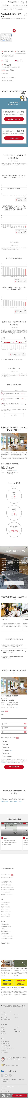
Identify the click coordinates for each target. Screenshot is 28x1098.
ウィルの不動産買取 (5, 902)
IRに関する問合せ (4, 1052)
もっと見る (13, 415)
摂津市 (11, 801)
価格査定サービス (5, 904)
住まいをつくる (4, 1017)
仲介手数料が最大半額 (5, 884)
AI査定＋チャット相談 (5, 906)
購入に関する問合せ (5, 1041)
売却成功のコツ (4, 928)
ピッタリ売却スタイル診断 (6, 938)
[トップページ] (10, 2)
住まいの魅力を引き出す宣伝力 (7, 889)
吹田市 (20, 801)
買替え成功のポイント (5, 931)
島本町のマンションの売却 (7, 77)
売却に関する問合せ (5, 943)
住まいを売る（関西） (7, 874)
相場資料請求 (6, 750)
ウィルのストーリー (5, 1081)
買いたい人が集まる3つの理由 (7, 887)
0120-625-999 (7, 468)
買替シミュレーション (5, 911)
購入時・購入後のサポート (6, 1019)
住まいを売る (16, 1014)
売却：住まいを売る (7, 868)
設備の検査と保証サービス (6, 894)
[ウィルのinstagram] (10, 1075)
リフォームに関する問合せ (6, 1045)
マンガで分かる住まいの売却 (7, 936)
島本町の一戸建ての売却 (7, 80)
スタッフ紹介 (16, 1027)
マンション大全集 (5, 1079)
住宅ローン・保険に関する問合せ (7, 1048)
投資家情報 (3, 1031)
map (15, 470)
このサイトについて (5, 1091)
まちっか (13, 1079)
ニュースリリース (17, 1031)
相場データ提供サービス (6, 909)
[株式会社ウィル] (1, 9)
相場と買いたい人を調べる (6, 877)
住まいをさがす (4, 1014)
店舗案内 (2, 1027)
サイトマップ (3, 1089)
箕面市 (15, 801)
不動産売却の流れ (5, 924)
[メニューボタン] (2, 2)
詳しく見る (14, 583)
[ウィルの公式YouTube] (6, 1075)
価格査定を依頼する (14, 119)
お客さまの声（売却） (5, 914)
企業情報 (2, 1029)
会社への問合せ (4, 1050)
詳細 (16, 707)
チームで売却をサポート (6, 892)
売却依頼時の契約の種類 (6, 926)
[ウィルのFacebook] (2, 1075)
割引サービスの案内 (5, 916)
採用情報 (3, 1033)
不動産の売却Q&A (5, 933)
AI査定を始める (14, 138)
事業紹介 (16, 1029)
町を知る (16, 1017)
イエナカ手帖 (20, 1079)
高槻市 (2, 801)
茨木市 (6, 801)
